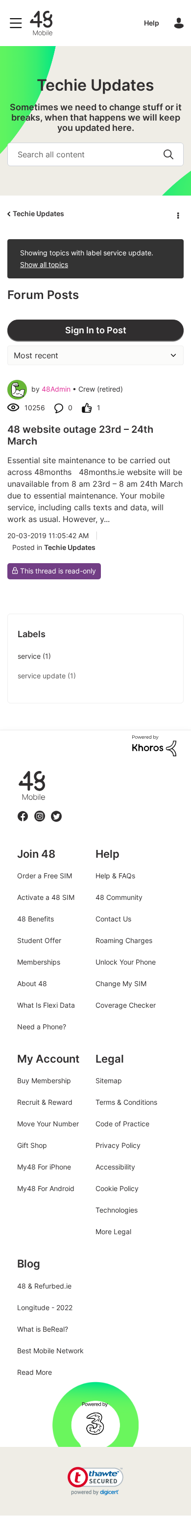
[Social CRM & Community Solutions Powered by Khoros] (154, 745)
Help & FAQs (115, 875)
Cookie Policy (117, 1188)
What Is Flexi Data (46, 1005)
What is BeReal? (42, 1329)
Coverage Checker (126, 1005)
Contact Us (113, 919)
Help (151, 23)
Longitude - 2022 (44, 1307)
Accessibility (115, 1167)
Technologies (117, 1210)
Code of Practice (122, 1123)
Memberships (38, 962)
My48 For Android (45, 1188)
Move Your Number (48, 1123)
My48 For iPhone (44, 1167)
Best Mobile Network (50, 1350)
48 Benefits (35, 919)
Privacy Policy (118, 1145)
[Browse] (18, 23)
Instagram (39, 810)
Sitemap (109, 1080)
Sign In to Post (95, 330)
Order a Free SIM (44, 875)
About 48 (32, 983)
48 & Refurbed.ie (44, 1286)
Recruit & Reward (44, 1102)
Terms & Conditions (126, 1102)
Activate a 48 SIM (45, 897)
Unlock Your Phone (126, 962)
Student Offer (39, 940)
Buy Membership (44, 1080)
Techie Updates (38, 213)
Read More (34, 1372)
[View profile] (17, 389)
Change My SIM (121, 983)
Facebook (23, 810)
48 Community (41, 23)
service (29, 656)
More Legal (113, 1231)
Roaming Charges (124, 940)
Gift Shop (32, 1145)
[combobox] (95, 154)
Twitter (56, 810)
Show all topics (44, 264)
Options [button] (177, 214)
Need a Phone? (41, 1026)
